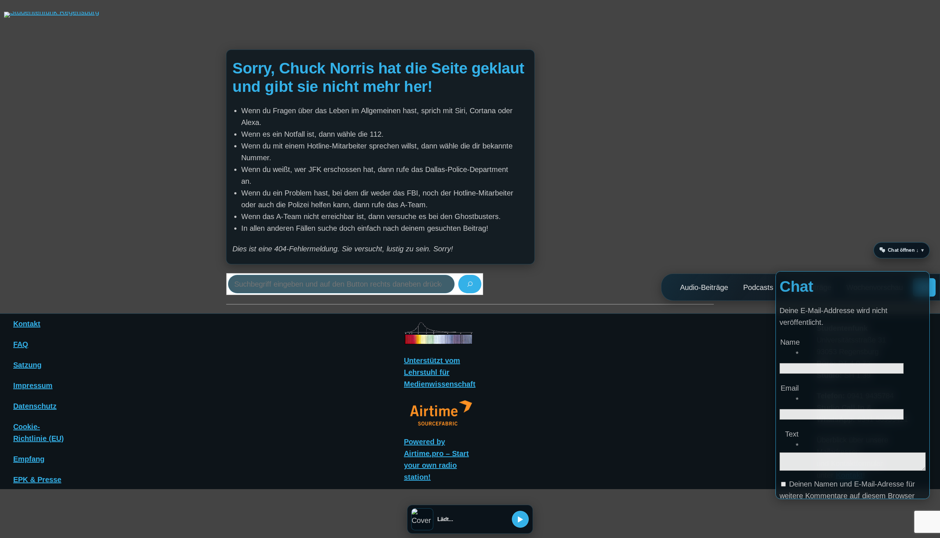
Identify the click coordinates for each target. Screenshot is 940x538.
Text (792, 440)
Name (789, 348)
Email (790, 394)
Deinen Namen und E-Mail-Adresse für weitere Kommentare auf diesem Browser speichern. (847, 496)
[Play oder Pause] (520, 519)
